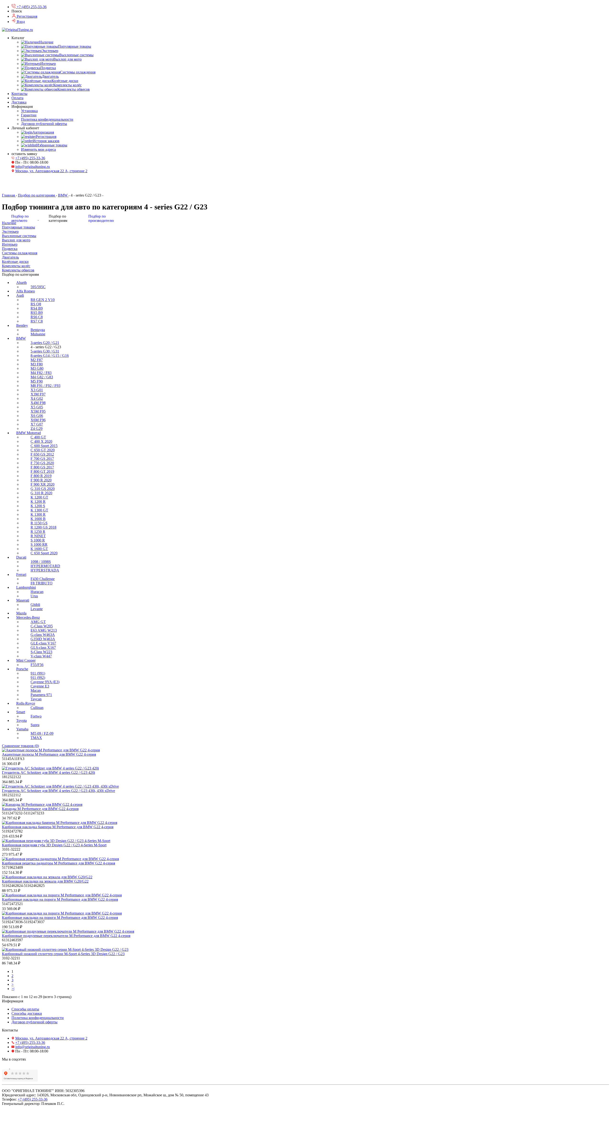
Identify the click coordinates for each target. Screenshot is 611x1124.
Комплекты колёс (67, 85)
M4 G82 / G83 (42, 377)
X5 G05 (37, 407)
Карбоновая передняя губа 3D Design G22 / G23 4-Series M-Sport (54, 845)
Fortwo (36, 716)
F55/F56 (37, 665)
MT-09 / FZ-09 (42, 733)
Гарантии (29, 115)
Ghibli (35, 605)
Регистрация (46, 137)
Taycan (36, 699)
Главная (9, 195)
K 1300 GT (39, 510)
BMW (63, 195)
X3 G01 (37, 390)
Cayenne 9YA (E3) (45, 682)
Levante (37, 609)
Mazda (21, 613)
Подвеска (48, 68)
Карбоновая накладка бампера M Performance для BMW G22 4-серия (57, 827)
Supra (35, 725)
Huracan (37, 592)
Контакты (19, 94)
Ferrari (21, 574)
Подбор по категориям (37, 195)
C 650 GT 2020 (43, 450)
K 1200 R (38, 502)
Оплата (17, 98)
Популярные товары (74, 46)
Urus (34, 596)
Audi (20, 295)
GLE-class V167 (43, 643)
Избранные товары (51, 145)
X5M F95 (38, 411)
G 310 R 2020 (41, 493)
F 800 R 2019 (41, 476)
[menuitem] (310, 285)
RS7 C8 (37, 321)
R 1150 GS (39, 523)
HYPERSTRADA (45, 570)
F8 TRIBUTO (42, 583)
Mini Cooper (26, 660)
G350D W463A (43, 639)
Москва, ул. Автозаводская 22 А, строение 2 (51, 171)
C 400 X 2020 (41, 441)
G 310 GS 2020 (43, 489)
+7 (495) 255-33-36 (30, 158)
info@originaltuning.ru (32, 167)
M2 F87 (37, 360)
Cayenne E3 (40, 686)
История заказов (46, 141)
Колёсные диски (65, 81)
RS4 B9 (37, 308)
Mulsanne (38, 334)
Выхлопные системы (76, 55)
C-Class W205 (42, 626)
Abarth (21, 283)
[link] (9, 195)
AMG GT (38, 622)
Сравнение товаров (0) (20, 746)
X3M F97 (38, 394)
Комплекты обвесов (73, 89)
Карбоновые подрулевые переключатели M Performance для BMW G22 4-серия (66, 936)
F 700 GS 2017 (42, 459)
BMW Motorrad (28, 433)
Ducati (21, 557)
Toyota (21, 720)
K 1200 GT (39, 497)
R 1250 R (38, 532)
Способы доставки (26, 1013)
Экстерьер (50, 51)
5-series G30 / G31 (45, 351)
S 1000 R (38, 540)
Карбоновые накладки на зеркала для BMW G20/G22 (45, 881)
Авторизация (43, 132)
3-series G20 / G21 (45, 343)
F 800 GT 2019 (42, 471)
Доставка (18, 102)
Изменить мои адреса (38, 149)
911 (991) (38, 673)
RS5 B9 (37, 313)
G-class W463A (43, 635)
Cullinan (37, 708)
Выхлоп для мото (67, 59)
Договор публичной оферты (44, 124)
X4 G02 (37, 398)
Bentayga (38, 330)
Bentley (22, 325)
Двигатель (50, 76)
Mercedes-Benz (28, 617)
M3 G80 (37, 368)
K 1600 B (38, 519)
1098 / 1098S (41, 562)
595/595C (38, 287)
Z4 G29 (36, 429)
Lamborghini (26, 587)
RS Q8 (36, 304)
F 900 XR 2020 (42, 484)
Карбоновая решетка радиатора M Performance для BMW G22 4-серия (58, 863)
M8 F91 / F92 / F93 (45, 386)
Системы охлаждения (77, 72)
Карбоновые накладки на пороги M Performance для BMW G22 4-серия (60, 899)
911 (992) (38, 678)
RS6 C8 (37, 317)
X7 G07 (37, 424)
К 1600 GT (39, 549)
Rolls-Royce (25, 703)
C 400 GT (38, 437)
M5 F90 (37, 381)
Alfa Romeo (25, 291)
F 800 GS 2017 (42, 467)
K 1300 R (38, 514)
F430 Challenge (43, 579)
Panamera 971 (41, 695)
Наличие (46, 42)
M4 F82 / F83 (41, 373)
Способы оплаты (25, 1009)
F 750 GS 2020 (42, 463)
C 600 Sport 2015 (44, 446)
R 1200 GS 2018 (43, 527)
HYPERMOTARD (45, 566)
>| (12, 989)
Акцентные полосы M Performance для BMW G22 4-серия (49, 754)
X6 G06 (37, 416)
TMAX (36, 738)
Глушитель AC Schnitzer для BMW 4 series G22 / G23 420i (48, 772)
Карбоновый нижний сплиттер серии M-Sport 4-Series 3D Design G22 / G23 (63, 954)
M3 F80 (37, 364)
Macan (36, 690)
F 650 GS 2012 (42, 454)
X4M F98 (38, 403)
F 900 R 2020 (41, 480)
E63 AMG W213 (44, 630)
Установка (29, 111)
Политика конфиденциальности (47, 119)
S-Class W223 (41, 652)
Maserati (22, 600)
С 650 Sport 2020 (44, 553)
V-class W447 (41, 656)
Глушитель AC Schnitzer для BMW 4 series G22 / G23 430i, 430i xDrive (58, 791)
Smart (20, 712)
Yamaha (22, 729)
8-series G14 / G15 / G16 (50, 356)
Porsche (22, 669)
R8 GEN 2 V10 (43, 300)
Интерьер (48, 64)
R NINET (38, 536)
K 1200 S (38, 506)
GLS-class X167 (43, 647)
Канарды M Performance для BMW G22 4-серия (40, 809)
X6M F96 (38, 420)
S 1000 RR (39, 544)
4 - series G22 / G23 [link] (86, 195)
